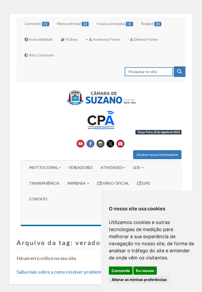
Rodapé (150, 23)
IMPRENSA (77, 183)
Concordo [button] (121, 270)
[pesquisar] (179, 71)
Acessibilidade (40, 39)
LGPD (145, 183)
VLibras (71, 39)
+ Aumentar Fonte (103, 39)
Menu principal (72, 23)
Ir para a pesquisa (114, 23)
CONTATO (38, 199)
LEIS (137, 167)
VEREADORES (81, 167)
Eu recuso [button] (145, 270)
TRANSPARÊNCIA (44, 183)
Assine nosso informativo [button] (157, 154)
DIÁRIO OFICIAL (115, 183)
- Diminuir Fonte (143, 39)
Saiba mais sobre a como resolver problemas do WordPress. (77, 272)
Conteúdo (35, 23)
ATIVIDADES (111, 167)
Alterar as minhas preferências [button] (139, 279)
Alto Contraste (41, 55)
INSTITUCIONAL (43, 167)
